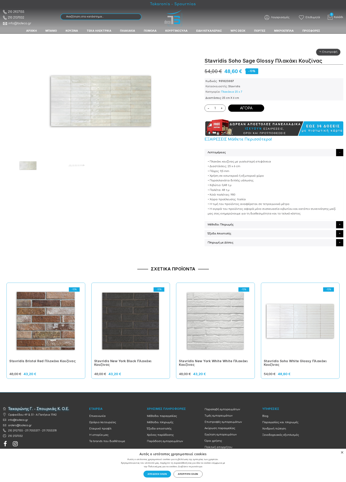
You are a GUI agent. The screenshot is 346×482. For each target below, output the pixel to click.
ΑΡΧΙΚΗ (31, 30)
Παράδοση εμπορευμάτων (165, 441)
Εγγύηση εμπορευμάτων (221, 434)
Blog (265, 416)
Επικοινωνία (97, 416)
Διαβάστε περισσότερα (190, 466)
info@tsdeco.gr (19, 23)
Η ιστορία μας (98, 435)
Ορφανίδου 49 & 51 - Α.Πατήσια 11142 (32, 414)
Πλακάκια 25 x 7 (231, 91)
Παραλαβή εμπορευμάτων (222, 409)
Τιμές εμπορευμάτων (218, 415)
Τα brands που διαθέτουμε (107, 441)
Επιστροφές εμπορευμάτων (223, 422)
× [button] (342, 452)
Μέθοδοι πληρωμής (160, 422)
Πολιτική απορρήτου (218, 447)
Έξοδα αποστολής (159, 428)
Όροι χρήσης (213, 441)
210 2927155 (15, 11)
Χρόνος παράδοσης (160, 435)
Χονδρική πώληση (274, 428)
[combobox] (101, 17)
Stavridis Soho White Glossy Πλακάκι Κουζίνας (295, 362)
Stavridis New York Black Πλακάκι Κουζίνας (123, 362)
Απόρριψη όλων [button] (188, 474)
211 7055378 (49, 430)
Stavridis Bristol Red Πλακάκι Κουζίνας (42, 361)
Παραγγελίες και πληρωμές (280, 422)
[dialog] (173, 465)
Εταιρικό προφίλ (100, 428)
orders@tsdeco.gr (20, 425)
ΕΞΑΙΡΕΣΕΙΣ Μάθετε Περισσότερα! (238, 139)
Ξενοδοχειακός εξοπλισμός (280, 435)
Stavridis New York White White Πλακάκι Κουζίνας (213, 362)
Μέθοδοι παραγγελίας (162, 416)
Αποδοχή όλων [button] (157, 474)
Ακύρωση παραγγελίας (220, 428)
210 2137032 (15, 17)
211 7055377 (32, 430)
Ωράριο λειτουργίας (102, 422)
